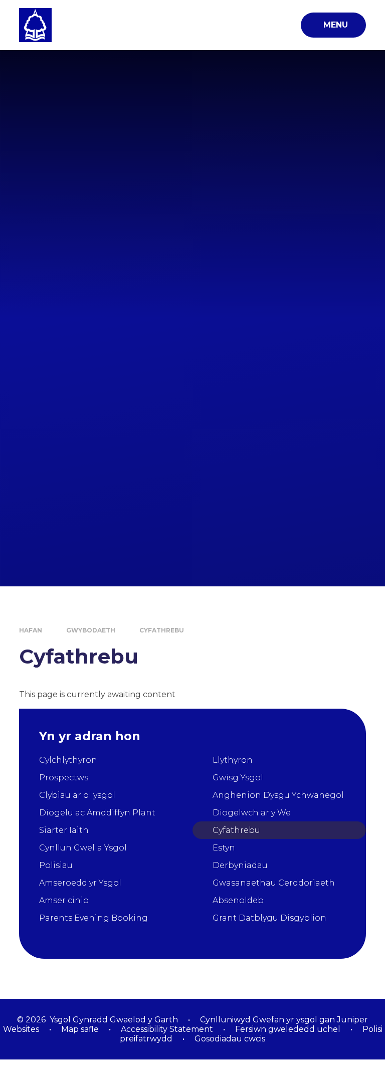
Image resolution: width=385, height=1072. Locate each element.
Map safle (80, 1029)
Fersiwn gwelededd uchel (287, 1029)
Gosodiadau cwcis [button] (230, 1038)
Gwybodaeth (90, 630)
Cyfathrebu (161, 630)
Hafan (30, 630)
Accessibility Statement (167, 1029)
